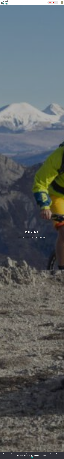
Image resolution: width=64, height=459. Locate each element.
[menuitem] (50, 3)
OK (32, 457)
